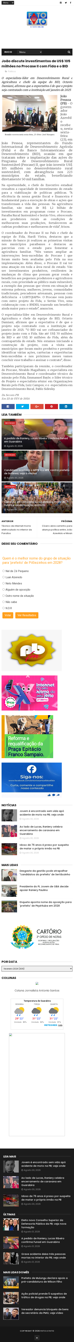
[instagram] (61, 2)
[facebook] (70, 2)
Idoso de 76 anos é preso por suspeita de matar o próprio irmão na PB (44, 846)
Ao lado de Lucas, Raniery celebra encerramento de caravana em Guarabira (41, 830)
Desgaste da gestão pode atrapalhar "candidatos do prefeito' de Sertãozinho (45, 872)
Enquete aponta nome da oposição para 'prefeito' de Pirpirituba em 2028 (46, 903)
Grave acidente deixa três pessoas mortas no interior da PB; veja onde (43, 1255)
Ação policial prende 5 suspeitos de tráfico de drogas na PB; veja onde (44, 1295)
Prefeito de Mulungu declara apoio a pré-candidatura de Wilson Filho (44, 1279)
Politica (12, 71)
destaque (10, 423)
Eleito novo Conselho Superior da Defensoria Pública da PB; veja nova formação (43, 1223)
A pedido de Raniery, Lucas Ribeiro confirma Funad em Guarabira (36, 440)
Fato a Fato (47, 1330)
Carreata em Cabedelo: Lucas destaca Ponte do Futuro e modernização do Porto (35, 503)
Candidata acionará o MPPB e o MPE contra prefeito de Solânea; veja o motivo (37, 471)
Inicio (8, 52)
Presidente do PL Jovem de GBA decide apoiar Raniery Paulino (44, 888)
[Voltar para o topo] (37, 1337)
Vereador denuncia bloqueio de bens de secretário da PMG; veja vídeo (44, 1311)
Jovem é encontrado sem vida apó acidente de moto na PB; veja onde (42, 812)
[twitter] (66, 2)
